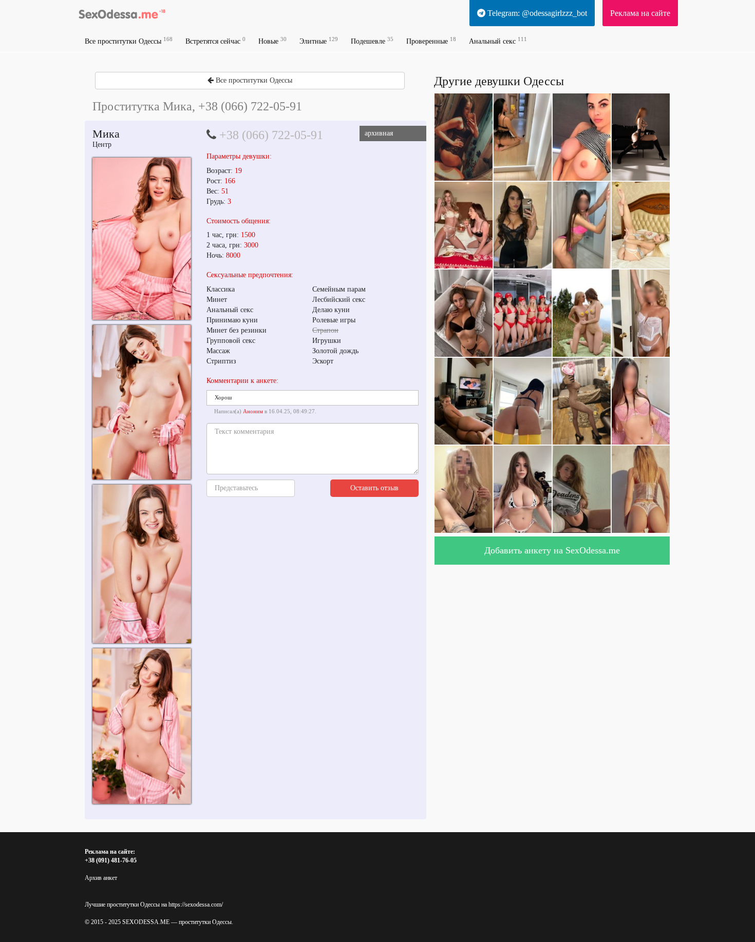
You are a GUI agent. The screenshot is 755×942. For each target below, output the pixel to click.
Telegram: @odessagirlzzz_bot (536, 13)
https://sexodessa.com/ (195, 904)
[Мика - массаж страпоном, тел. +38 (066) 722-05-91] (141, 238)
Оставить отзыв (374, 488)
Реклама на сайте (640, 13)
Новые (272, 40)
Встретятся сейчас (215, 40)
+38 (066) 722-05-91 (271, 135)
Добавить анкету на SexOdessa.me (552, 550)
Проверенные (431, 40)
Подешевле (372, 40)
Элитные (318, 40)
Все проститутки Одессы (129, 40)
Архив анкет (101, 877)
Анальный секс (498, 40)
